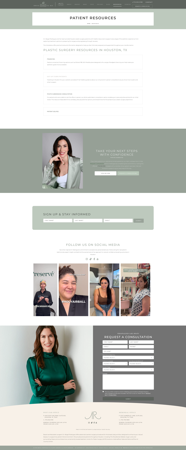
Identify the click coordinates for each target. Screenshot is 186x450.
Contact (149, 2)
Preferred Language (108, 361)
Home (88, 23)
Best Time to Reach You (109, 355)
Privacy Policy (112, 395)
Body (85, 4)
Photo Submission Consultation (59, 94)
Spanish (128, 4)
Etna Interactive (148, 447)
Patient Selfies (53, 111)
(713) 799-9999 (125, 420)
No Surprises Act (80, 447)
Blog (108, 4)
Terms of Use (118, 447)
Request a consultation (97, 163)
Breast (77, 4)
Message (105, 373)
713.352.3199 (138, 2)
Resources (117, 4)
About (69, 4)
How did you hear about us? (136, 361)
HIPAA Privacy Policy (92, 447)
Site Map (111, 447)
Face (92, 4)
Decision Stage (106, 367)
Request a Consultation (142, 6)
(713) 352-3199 (49, 420)
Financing (51, 59)
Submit (138, 220)
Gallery (100, 4)
